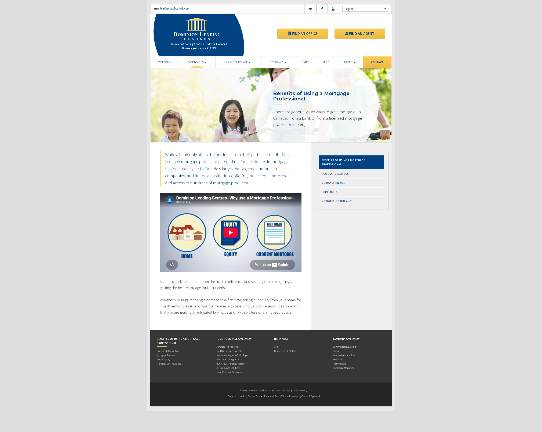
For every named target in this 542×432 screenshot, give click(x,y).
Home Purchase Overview (234, 339)
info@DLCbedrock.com (176, 8)
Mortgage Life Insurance (337, 201)
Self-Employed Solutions (228, 367)
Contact (377, 62)
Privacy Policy (300, 390)
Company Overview (346, 339)
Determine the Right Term (229, 359)
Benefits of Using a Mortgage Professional (343, 162)
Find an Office (304, 33)
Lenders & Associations (344, 355)
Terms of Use (283, 390)
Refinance (277, 62)
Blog (325, 62)
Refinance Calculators (285, 350)
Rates (305, 62)
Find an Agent (361, 33)
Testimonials (339, 363)
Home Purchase (237, 62)
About (348, 62)
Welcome (164, 62)
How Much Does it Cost (336, 173)
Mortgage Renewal (333, 182)
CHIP (276, 346)
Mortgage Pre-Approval (227, 346)
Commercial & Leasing (344, 346)
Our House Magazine (343, 367)
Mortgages (196, 62)
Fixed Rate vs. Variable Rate (229, 350)
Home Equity (329, 191)
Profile (336, 350)
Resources (338, 359)
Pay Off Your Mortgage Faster (230, 363)
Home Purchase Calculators (229, 372)
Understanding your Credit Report (232, 355)
